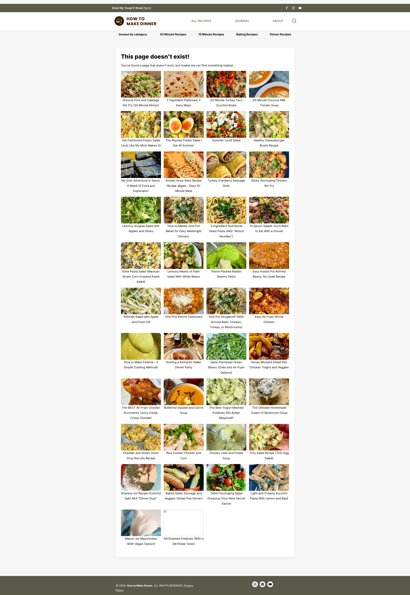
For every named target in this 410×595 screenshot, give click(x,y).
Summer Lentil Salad (226, 140)
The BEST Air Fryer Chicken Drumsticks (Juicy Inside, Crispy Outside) (141, 413)
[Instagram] (293, 8)
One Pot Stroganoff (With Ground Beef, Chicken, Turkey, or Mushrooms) (226, 322)
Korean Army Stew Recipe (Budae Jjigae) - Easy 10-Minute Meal (184, 186)
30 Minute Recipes (173, 34)
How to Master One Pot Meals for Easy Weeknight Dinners (183, 231)
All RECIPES (201, 21)
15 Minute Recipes (211, 34)
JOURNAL (242, 21)
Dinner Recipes (280, 34)
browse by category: (133, 34)
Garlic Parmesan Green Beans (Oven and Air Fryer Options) (226, 367)
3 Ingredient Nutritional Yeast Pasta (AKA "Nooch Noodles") (226, 231)
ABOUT (278, 21)
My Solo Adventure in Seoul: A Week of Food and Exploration (140, 186)
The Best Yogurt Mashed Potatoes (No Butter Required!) (226, 413)
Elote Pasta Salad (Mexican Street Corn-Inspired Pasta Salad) (141, 276)
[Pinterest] (262, 584)
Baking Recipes (247, 34)
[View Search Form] (294, 21)
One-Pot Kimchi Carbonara (183, 316)
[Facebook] (287, 8)
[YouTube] (300, 8)
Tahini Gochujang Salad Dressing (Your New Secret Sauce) (226, 498)
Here (147, 8)
